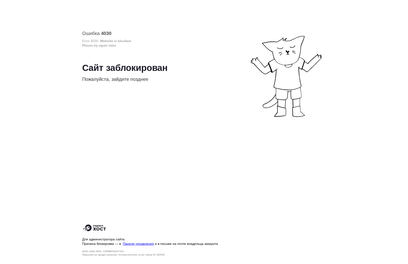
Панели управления (138, 244)
